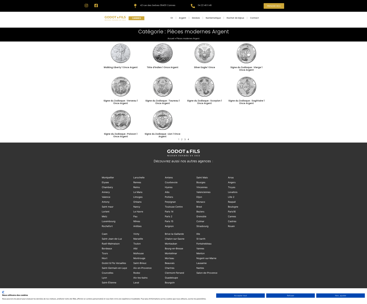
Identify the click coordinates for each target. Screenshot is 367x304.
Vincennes (201, 187)
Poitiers (169, 197)
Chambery (107, 187)
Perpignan (170, 201)
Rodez (136, 272)
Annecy (106, 192)
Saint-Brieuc (140, 263)
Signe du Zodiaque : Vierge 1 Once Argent (246, 68)
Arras (231, 177)
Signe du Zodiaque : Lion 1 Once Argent (162, 135)
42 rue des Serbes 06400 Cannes (157, 5)
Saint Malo (202, 177)
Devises (196, 17)
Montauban (171, 243)
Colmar (200, 221)
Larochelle (139, 177)
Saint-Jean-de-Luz (112, 238)
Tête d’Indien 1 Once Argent (162, 67)
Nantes (200, 268)
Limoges (137, 197)
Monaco (200, 201)
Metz (104, 216)
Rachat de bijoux (235, 17)
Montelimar (171, 253)
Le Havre (138, 211)
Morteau (169, 258)
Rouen (231, 226)
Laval (136, 282)
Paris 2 (168, 216)
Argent (182, 17)
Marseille (138, 238)
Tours (105, 253)
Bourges (200, 182)
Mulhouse (138, 253)
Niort (104, 258)
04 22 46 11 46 (205, 5)
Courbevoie (171, 182)
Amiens (169, 177)
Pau (135, 216)
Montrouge (139, 258)
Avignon (169, 226)
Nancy (136, 206)
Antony (106, 201)
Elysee (105, 182)
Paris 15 (169, 221)
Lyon (104, 277)
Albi (135, 248)
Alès (167, 192)
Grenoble (201, 216)
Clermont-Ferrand (174, 272)
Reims (136, 187)
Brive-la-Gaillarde (174, 233)
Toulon (137, 243)
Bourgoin (170, 282)
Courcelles (107, 272)
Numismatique (213, 17)
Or (171, 17)
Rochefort (107, 226)
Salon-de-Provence (206, 272)
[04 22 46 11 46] (193, 6)
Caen (104, 233)
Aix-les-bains (140, 277)
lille (198, 233)
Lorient (105, 211)
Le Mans (137, 192)
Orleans (137, 201)
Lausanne (201, 263)
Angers (232, 182)
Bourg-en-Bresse (174, 248)
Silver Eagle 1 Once (204, 67)
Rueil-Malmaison (111, 243)
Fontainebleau (203, 243)
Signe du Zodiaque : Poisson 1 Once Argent (120, 135)
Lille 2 (231, 197)
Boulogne (233, 206)
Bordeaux (107, 248)
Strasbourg (202, 226)
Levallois (232, 192)
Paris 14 (169, 211)
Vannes (200, 248)
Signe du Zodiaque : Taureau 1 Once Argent (162, 102)
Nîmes (136, 221)
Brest (199, 206)
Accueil (171, 38)
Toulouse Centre (174, 206)
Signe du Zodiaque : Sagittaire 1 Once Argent (246, 102)
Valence (106, 197)
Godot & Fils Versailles (114, 263)
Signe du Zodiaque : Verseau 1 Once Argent (121, 102)
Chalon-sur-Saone (174, 238)
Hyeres (168, 187)
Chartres (169, 268)
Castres (232, 221)
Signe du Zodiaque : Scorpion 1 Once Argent (204, 102)
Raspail (232, 201)
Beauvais (169, 263)
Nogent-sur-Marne (206, 258)
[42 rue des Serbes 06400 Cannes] (135, 6)
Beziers (200, 211)
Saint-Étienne (109, 282)
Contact (254, 17)
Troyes (231, 187)
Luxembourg (108, 221)
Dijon (199, 197)
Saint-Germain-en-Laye (114, 268)
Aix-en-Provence (142, 268)
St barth (200, 238)
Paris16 (232, 211)
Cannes (232, 216)
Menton (200, 253)
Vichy (136, 233)
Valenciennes (203, 192)
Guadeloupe (171, 277)
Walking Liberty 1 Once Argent (121, 67)
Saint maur (107, 206)
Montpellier (108, 177)
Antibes (137, 226)
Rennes (137, 182)
